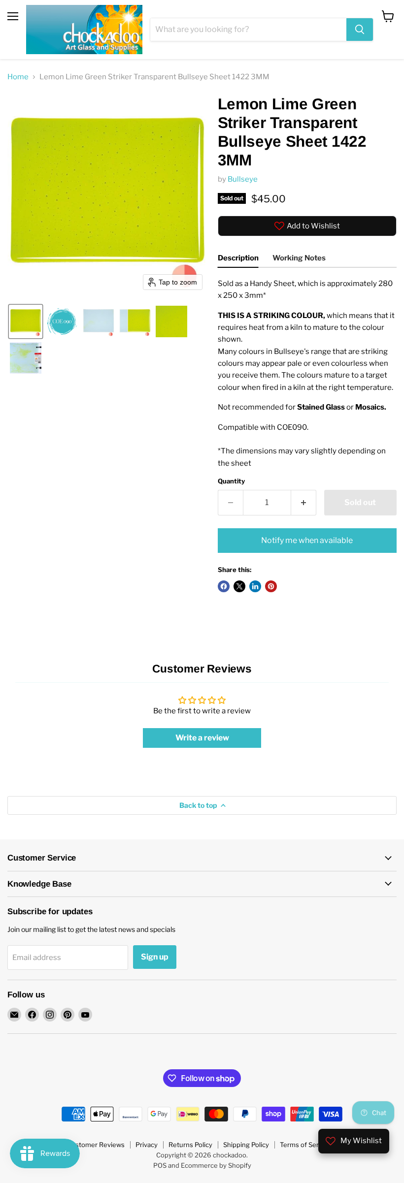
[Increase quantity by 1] (303, 502)
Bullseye (243, 179)
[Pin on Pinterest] (271, 586)
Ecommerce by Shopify (216, 1165)
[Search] (359, 29)
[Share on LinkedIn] (255, 586)
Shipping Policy (246, 1145)
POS (160, 1165)
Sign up (154, 956)
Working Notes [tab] (299, 258)
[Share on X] (239, 586)
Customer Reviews (96, 1145)
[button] (25, 321)
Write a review (202, 737)
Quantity (231, 481)
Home (18, 77)
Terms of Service (305, 1145)
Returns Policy (190, 1145)
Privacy (146, 1145)
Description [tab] (238, 258)
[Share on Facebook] (224, 586)
